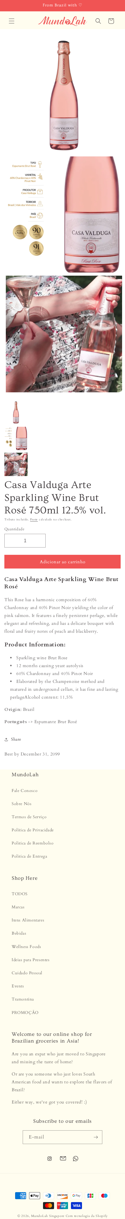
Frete (34, 519)
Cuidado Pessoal (27, 973)
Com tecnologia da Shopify (87, 1216)
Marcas (18, 907)
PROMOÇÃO (25, 1012)
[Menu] (11, 21)
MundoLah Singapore (48, 1216)
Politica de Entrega (29, 856)
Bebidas (19, 933)
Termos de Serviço (29, 817)
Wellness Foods (26, 946)
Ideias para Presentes (31, 960)
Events (18, 986)
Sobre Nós (21, 804)
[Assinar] (95, 1137)
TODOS (20, 894)
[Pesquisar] (98, 21)
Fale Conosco (25, 790)
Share (16, 739)
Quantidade (14, 529)
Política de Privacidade (33, 830)
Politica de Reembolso (33, 843)
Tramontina (23, 999)
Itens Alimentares (28, 920)
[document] (62, 216)
